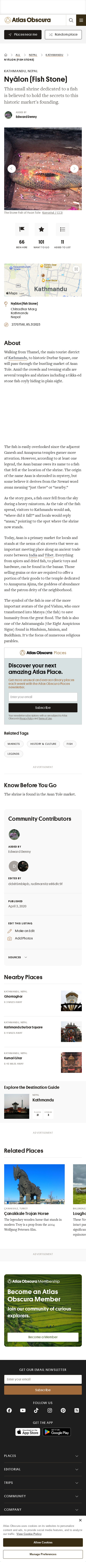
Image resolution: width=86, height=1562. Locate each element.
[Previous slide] (12, 169)
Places (10, 1456)
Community (15, 1496)
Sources (14, 957)
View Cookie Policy (29, 1534)
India (33, 555)
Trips (8, 1482)
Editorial (12, 1469)
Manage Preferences (43, 1554)
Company (13, 1509)
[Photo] (71, 1001)
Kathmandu (17, 358)
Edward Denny (26, 117)
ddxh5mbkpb (18, 884)
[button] (22, 229)
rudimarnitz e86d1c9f (47, 884)
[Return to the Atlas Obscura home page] (28, 20)
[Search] (71, 20)
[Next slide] (74, 169)
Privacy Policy (27, 718)
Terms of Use (45, 718)
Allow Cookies (43, 1542)
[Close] (80, 1520)
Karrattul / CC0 (52, 212)
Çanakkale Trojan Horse (26, 1213)
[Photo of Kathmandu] (16, 1106)
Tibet (49, 555)
